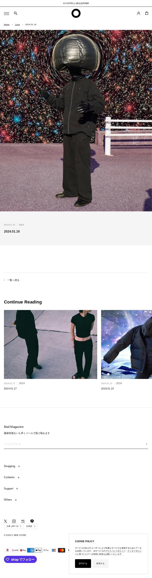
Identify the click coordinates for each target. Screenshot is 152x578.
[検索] (15, 13)
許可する (83, 563)
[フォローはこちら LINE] (32, 521)
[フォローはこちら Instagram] (14, 521)
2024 (21, 225)
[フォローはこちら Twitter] (5, 521)
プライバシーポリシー (115, 551)
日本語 (29, 526)
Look (17, 24)
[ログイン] (138, 13)
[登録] (146, 444)
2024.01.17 (10, 388)
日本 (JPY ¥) (12, 526)
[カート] (146, 13)
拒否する (100, 563)
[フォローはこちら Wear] (23, 521)
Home (7, 24)
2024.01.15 (107, 388)
